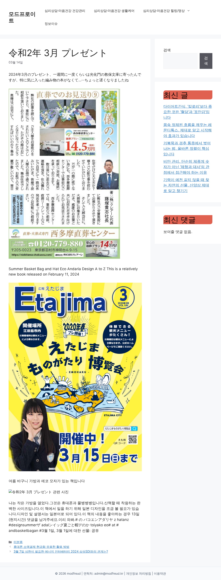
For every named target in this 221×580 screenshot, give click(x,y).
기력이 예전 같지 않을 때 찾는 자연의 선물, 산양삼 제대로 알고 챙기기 (186, 185)
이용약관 (160, 573)
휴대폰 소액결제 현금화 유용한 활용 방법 (41, 546)
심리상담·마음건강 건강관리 (65, 11)
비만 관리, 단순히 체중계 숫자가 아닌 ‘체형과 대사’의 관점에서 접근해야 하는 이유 (186, 167)
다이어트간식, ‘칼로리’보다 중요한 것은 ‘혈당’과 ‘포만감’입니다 (187, 112)
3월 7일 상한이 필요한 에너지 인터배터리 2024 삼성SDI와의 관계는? (61, 551)
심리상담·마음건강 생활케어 (114, 11)
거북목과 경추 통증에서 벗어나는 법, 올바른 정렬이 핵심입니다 (187, 148)
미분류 (18, 542)
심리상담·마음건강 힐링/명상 (164, 11)
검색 (167, 50)
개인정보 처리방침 (138, 573)
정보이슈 (51, 24)
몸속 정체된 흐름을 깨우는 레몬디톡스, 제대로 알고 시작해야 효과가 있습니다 (187, 130)
